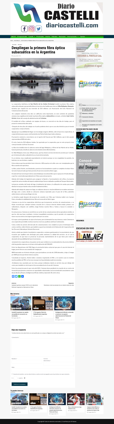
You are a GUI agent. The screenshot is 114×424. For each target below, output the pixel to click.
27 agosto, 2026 (15, 318)
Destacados (14, 44)
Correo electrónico (47, 359)
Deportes (70, 403)
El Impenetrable (22, 36)
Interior (47, 36)
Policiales (54, 36)
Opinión (82, 36)
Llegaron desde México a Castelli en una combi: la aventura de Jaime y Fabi (93, 408)
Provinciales (40, 36)
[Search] (103, 40)
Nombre (14, 358)
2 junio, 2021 (15, 55)
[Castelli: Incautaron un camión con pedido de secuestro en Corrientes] (20, 303)
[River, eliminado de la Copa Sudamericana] (76, 399)
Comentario (15, 337)
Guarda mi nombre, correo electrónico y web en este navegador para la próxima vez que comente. (41, 374)
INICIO (13, 36)
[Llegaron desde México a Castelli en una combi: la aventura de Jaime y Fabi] (95, 399)
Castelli (31, 36)
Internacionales (72, 36)
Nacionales (62, 36)
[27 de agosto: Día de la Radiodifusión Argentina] (42, 303)
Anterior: (25, 285)
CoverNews (65, 421)
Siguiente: (59, 284)
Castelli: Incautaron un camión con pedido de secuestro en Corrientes (20, 314)
